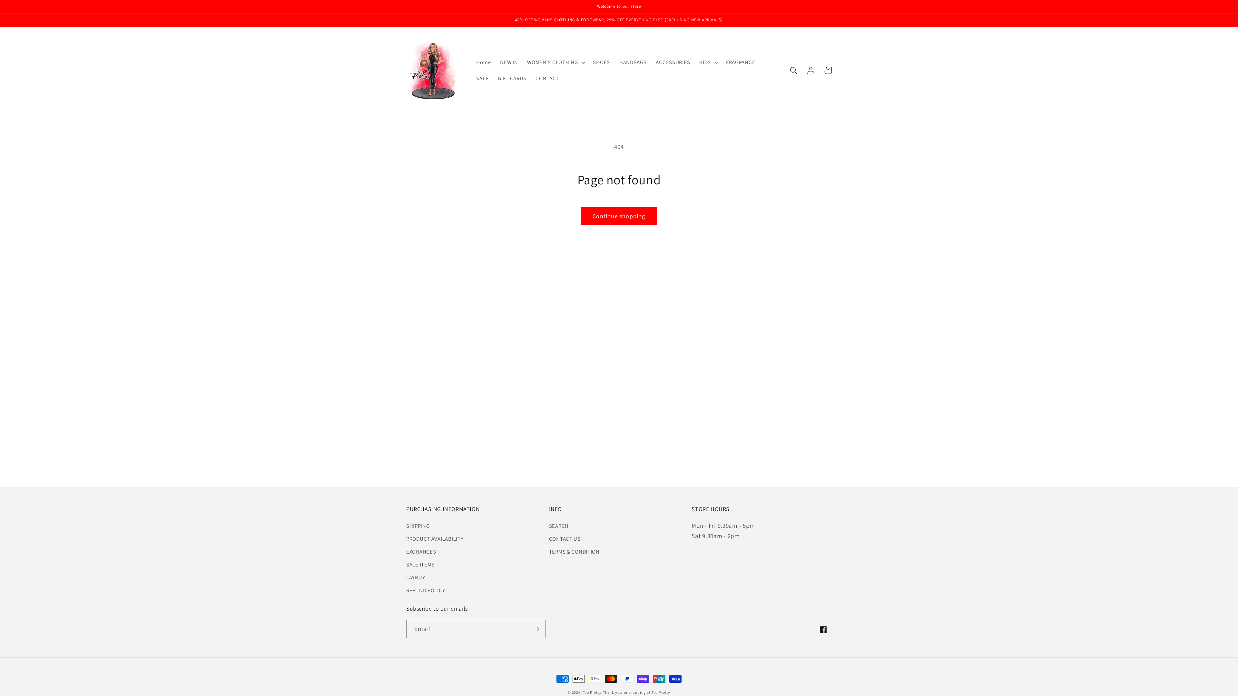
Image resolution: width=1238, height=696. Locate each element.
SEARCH (559, 525)
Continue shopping (619, 216)
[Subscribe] (536, 629)
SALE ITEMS (420, 564)
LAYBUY (415, 577)
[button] (555, 62)
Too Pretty (592, 692)
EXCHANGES (421, 551)
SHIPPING (418, 525)
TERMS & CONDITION (574, 551)
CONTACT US (565, 538)
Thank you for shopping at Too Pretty (636, 692)
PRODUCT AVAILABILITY (434, 538)
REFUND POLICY (425, 590)
